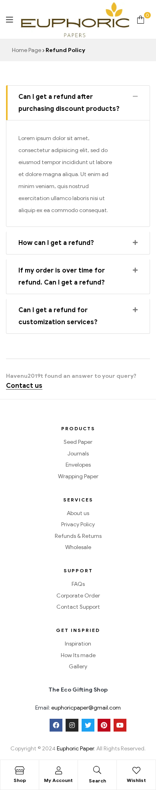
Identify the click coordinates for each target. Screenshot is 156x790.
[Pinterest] (104, 725)
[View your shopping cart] (140, 19)
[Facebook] (56, 725)
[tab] (78, 103)
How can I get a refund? (56, 243)
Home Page (26, 50)
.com (114, 707)
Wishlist (136, 780)
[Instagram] (72, 725)
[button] (24, 386)
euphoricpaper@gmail (79, 707)
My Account (58, 780)
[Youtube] (120, 725)
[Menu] (9, 19)
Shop (20, 780)
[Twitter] (88, 725)
